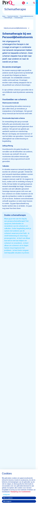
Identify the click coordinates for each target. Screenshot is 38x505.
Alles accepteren (7, 498)
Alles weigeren (7, 501)
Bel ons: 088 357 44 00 (23, 2)
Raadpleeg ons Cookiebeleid (20, 492)
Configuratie (6, 494)
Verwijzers (27, 2)
